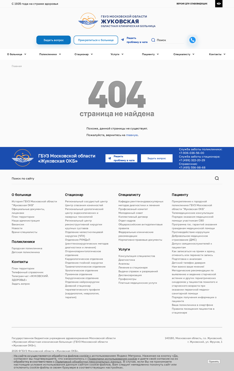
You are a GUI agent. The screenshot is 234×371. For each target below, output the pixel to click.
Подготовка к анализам (187, 258)
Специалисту (181, 54)
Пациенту (148, 54)
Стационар (82, 54)
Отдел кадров (126, 220)
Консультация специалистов (136, 255)
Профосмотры (127, 278)
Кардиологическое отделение (84, 258)
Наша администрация (26, 220)
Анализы (123, 263)
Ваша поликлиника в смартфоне (192, 304)
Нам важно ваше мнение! (188, 266)
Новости (17, 228)
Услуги (115, 54)
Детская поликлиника (26, 252)
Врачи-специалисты (24, 232)
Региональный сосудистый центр (86, 201)
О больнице (14, 54)
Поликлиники (48, 54)
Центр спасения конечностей (84, 205)
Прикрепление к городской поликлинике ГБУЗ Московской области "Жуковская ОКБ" (192, 205)
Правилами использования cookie (112, 358)
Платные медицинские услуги (137, 282)
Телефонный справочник (28, 272)
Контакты (215, 54)
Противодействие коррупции (191, 232)
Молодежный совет (130, 212)
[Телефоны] (192, 40)
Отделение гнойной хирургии (84, 262)
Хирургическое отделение (82, 278)
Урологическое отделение (81, 270)
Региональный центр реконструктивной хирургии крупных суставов (83, 224)
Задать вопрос (21, 283)
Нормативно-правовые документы (140, 239)
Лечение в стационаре (133, 267)
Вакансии (18, 224)
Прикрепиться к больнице (96, 40)
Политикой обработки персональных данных (88, 361)
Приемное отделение (78, 274)
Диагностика (126, 259)
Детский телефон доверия (188, 262)
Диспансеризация (130, 275)
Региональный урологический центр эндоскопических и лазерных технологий (84, 212)
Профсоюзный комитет (133, 209)
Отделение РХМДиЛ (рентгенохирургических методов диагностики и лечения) (86, 243)
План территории (23, 216)
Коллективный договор (133, 216)
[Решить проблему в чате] (134, 40)
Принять (214, 361)
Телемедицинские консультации (193, 212)
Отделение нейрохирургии (82, 281)
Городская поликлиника (27, 248)
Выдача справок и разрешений (138, 271)
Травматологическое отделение (85, 266)
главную (132, 135)
